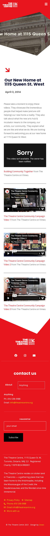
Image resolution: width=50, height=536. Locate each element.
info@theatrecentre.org (21, 402)
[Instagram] (25, 355)
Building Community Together (18, 171)
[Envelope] (34, 355)
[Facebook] (16, 355)
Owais (41, 524)
